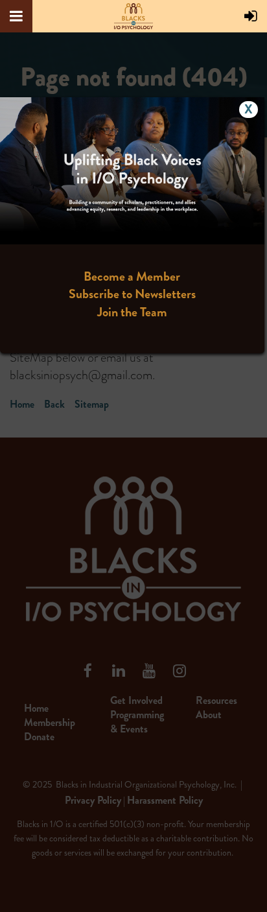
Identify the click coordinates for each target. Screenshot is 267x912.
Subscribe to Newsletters (132, 294)
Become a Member (132, 276)
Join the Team (132, 312)
